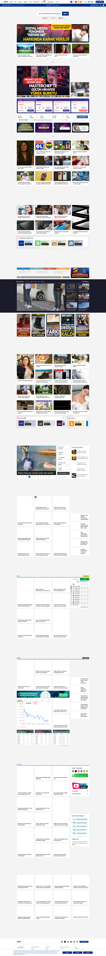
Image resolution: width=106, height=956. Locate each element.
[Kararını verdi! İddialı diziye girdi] (25, 366)
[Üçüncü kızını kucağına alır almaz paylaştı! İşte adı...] (43, 848)
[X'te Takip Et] (65, 942)
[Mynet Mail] (103, 5)
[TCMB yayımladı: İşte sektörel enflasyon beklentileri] (43, 532)
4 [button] (32, 477)
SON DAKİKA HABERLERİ (6, 5)
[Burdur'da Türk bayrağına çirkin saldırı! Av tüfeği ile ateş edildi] (67, 96)
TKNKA (18, 741)
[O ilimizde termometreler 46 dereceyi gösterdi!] (75, 551)
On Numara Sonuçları (81, 833)
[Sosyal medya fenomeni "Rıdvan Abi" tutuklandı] (53, 33)
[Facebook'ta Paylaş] (79, 845)
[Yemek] (73, 2)
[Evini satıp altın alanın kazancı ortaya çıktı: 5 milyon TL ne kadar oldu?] (61, 704)
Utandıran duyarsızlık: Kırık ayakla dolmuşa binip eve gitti (84, 526)
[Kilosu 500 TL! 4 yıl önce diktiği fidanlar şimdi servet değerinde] (43, 880)
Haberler (33, 948)
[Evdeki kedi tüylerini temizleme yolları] (80, 145)
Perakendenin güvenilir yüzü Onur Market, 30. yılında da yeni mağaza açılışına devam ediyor (25, 903)
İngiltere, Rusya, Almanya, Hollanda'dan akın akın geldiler (84, 517)
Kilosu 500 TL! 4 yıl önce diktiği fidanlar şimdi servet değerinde (43, 887)
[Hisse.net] (25, 128)
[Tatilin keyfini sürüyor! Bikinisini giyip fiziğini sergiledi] (43, 832)
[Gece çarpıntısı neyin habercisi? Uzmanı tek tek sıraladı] (43, 225)
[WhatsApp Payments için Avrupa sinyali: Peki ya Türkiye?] (25, 880)
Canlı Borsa (86, 657)
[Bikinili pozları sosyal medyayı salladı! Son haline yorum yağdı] (61, 809)
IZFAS (36, 741)
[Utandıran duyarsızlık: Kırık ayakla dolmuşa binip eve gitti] (75, 526)
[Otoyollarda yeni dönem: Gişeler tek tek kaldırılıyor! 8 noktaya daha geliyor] (75, 681)
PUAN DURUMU (75, 579)
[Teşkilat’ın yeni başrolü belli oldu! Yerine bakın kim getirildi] (61, 539)
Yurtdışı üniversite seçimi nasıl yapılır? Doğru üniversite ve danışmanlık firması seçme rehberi (61, 903)
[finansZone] (80, 272)
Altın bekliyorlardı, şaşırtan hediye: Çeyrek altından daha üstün (84, 535)
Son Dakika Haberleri (35, 946)
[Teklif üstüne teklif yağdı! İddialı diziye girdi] (43, 771)
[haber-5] (82, 325)
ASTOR (54, 741)
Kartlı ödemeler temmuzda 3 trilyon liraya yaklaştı (80, 902)
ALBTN (18, 736)
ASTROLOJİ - (65, 126)
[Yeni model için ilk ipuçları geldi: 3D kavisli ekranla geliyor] (62, 405)
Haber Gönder (84, 941)
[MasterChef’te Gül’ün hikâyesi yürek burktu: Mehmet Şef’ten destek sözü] (25, 96)
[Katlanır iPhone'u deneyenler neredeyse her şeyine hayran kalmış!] (62, 374)
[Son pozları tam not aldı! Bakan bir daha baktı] (80, 397)
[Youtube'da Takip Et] (84, 771)
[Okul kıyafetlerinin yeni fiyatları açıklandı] (62, 225)
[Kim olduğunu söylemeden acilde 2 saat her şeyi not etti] (47, 96)
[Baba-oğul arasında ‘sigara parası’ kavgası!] (25, 405)
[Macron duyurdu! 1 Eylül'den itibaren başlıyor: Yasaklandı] (43, 80)
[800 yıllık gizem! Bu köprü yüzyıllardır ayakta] (62, 359)
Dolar (37, 700)
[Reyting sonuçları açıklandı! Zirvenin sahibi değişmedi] (25, 390)
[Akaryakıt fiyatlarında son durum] (80, 910)
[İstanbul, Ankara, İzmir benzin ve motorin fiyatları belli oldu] (43, 547)
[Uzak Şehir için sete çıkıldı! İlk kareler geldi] (43, 786)
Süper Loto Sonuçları (81, 826)
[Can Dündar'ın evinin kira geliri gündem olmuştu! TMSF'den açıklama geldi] (49, 96)
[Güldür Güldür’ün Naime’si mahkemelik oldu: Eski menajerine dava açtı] (40, 96)
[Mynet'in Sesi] (43, 128)
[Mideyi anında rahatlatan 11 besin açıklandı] (61, 516)
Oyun (76, 946)
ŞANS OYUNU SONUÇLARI (78, 816)
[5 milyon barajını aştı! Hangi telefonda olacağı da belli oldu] (25, 225)
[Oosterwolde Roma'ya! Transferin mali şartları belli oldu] (28, 96)
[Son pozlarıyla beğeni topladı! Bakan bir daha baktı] (61, 786)
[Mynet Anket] (78, 2)
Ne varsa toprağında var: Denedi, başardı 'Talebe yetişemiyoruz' (43, 902)
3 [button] (29, 477)
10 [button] (49, 477)
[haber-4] (67, 325)
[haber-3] (53, 325)
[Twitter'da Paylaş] (82, 845)
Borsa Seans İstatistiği (64, 946)
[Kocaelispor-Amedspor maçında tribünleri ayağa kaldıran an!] (19, 96)
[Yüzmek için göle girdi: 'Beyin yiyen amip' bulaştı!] (65, 96)
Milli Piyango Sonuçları (82, 819)
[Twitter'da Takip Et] (76, 771)
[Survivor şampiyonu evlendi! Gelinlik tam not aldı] (43, 817)
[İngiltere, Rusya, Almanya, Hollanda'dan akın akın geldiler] (75, 517)
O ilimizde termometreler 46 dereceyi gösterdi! (84, 551)
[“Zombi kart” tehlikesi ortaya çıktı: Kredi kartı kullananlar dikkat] (42, 96)
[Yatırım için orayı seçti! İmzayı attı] (61, 771)
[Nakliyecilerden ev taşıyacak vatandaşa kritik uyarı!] (51, 96)
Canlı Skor (86, 576)
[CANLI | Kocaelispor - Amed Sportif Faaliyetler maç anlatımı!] (61, 583)
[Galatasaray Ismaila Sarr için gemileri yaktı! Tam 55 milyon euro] (43, 629)
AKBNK (54, 738)
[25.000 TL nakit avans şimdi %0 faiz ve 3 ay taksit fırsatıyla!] (32, 96)
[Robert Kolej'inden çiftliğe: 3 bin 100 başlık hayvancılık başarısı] (75, 689)
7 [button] (40, 477)
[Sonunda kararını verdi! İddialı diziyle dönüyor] (25, 840)
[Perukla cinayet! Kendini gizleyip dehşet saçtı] (63, 96)
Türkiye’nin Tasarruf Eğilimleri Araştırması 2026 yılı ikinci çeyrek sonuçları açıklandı (80, 888)
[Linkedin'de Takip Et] (81, 771)
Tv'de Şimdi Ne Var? (76, 793)
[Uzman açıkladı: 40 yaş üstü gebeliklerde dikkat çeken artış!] (80, 374)
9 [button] (46, 477)
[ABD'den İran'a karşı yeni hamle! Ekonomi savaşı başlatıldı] (23, 96)
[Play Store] (21, 947)
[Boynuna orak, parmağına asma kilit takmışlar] (75, 543)
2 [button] (26, 477)
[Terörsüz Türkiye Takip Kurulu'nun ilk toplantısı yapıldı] (39, 96)
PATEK (18, 743)
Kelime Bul (77, 948)
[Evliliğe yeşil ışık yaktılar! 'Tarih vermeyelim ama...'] (43, 802)
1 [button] (23, 477)
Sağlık (47, 948)
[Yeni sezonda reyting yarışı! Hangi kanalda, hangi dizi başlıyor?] (61, 848)
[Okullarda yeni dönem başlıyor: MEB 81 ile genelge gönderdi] (54, 96)
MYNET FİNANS (24, 120)
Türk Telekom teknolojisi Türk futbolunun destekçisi (61, 917)
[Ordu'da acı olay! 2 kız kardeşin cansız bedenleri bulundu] (17, 96)
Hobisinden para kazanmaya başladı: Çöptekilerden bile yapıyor (24, 918)
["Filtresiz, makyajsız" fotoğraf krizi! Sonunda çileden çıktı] (25, 778)
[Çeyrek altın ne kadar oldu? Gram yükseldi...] (43, 359)
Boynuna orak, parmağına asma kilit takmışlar (84, 543)
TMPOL (36, 743)
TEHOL (36, 738)
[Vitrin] (71, 2)
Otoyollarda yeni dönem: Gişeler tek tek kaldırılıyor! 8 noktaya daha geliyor (84, 682)
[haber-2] (38, 325)
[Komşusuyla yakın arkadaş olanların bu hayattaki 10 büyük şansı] (43, 210)
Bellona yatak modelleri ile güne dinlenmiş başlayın (62, 887)
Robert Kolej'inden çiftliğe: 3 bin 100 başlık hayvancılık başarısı (84, 691)
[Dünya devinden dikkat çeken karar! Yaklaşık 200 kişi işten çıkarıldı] (25, 532)
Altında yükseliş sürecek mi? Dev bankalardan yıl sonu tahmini (84, 706)
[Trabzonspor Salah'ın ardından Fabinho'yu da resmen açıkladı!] (21, 96)
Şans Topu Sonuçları (81, 829)
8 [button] (43, 477)
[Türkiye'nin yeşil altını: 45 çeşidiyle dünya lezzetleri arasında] (25, 547)
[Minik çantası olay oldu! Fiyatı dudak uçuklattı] (25, 817)
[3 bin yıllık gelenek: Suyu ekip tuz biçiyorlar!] (80, 217)
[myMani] (43, 2)
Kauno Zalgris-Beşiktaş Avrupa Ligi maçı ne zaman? (21, 5)
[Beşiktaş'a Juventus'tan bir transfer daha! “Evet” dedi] (46, 96)
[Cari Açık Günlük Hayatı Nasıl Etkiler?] (80, 359)
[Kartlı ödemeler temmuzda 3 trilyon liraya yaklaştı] (80, 895)
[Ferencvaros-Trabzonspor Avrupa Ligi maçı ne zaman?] (61, 501)
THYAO (54, 736)
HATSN (18, 738)
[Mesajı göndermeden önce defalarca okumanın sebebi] (25, 210)
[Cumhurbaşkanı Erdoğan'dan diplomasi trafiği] (43, 160)
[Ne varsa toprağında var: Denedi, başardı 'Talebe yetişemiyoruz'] (43, 895)
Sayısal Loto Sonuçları (82, 822)
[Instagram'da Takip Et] (79, 771)
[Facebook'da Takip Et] (73, 771)
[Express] (76, 2)
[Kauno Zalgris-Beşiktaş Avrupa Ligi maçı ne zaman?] (62, 145)
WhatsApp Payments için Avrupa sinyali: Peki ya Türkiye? (25, 887)
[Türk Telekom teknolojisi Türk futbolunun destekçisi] (62, 910)
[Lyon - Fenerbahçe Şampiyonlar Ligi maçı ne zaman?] (43, 145)
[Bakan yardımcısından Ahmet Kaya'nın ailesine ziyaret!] (62, 210)
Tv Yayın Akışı (75, 791)
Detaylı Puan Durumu (84, 607)
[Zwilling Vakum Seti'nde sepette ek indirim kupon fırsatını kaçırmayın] (43, 405)
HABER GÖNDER (95, 5)
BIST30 (31, 700)
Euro (43, 700)
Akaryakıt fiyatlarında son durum (80, 917)
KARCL (36, 740)
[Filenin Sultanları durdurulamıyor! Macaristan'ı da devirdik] (43, 583)
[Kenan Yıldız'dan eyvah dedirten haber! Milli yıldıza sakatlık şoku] (33, 96)
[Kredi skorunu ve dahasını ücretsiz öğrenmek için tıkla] (44, 96)
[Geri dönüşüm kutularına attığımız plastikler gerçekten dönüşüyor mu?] (43, 390)
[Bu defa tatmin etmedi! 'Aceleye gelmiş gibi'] (25, 508)
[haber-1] (23, 325)
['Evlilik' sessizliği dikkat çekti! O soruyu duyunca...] (61, 832)
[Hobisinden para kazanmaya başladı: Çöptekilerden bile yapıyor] (25, 910)
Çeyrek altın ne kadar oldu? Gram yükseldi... (84, 715)
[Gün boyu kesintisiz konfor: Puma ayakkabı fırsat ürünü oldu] (43, 374)
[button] (69, 2)
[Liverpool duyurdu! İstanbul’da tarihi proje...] (25, 629)
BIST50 (25, 700)
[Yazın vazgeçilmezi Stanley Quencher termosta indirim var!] (43, 516)
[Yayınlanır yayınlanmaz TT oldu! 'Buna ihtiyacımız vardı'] (25, 802)
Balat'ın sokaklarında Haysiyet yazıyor (43, 917)
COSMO (18, 740)
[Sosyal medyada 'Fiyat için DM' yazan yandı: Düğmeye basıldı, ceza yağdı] (56, 96)
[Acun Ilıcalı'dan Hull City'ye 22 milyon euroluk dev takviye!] (61, 621)
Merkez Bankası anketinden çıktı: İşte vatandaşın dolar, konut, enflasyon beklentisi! (84, 699)
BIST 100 (21, 702)
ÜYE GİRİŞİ (91, 1)
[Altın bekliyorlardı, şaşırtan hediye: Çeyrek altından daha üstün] (75, 534)
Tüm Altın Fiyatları (62, 473)
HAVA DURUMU (49, 5)
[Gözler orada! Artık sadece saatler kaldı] (25, 672)
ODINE (36, 736)
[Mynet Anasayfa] (6, 1)
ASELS (54, 740)
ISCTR (54, 743)
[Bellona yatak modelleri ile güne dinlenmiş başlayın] (62, 880)
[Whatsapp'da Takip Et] (87, 771)
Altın (49, 700)
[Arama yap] (85, 1)
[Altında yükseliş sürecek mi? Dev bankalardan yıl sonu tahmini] (75, 706)
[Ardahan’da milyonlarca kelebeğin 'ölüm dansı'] (62, 390)
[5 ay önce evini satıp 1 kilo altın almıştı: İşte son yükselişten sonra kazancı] (43, 680)
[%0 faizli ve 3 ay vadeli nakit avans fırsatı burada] (80, 160)
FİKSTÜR (84, 579)
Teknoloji (47, 946)
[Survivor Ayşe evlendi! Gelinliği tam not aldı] (25, 152)
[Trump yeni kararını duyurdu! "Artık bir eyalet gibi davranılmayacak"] (26, 96)
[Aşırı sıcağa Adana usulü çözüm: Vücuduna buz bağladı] (62, 160)
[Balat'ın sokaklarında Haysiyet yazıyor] (43, 910)
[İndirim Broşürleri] (81, 2)
